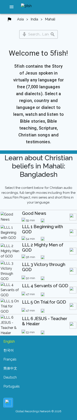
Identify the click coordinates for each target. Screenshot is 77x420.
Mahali (50, 19)
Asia (20, 19)
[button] (11, 6)
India (34, 19)
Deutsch (10, 377)
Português (11, 386)
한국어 (8, 350)
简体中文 (10, 368)
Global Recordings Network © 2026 (38, 411)
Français (9, 359)
